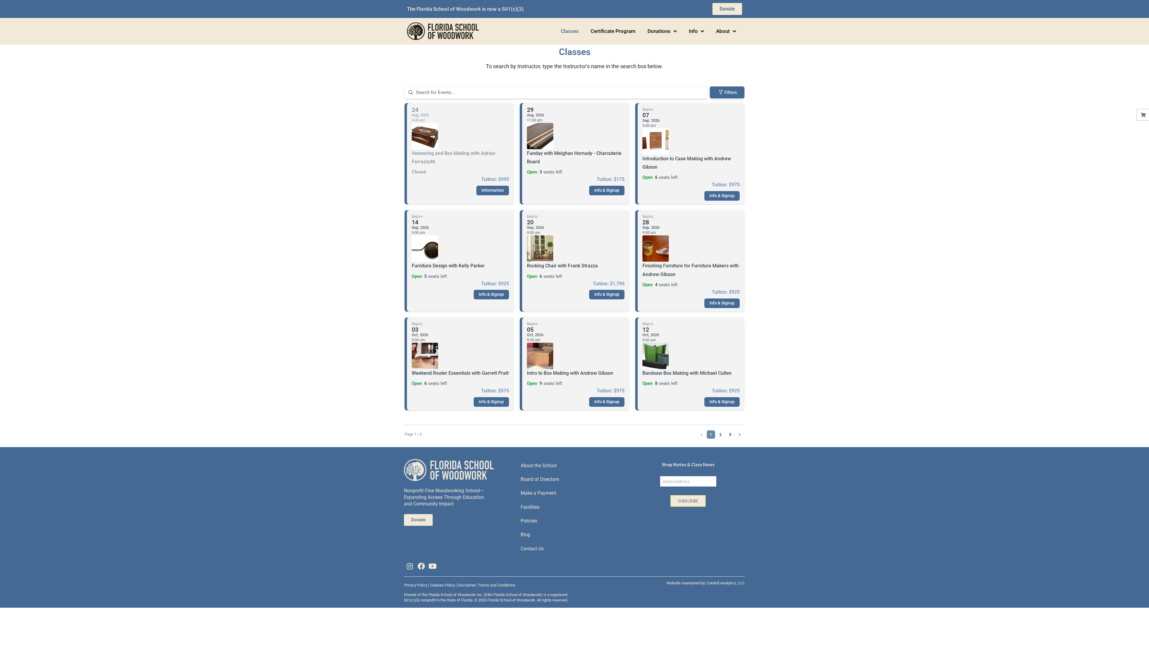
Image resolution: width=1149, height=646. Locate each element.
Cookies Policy (442, 585)
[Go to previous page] (701, 434)
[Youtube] (432, 566)
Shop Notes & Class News (688, 464)
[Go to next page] (739, 434)
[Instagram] (409, 566)
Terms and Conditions (496, 585)
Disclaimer (467, 585)
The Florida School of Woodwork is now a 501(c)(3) (465, 9)
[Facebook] (421, 566)
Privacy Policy (415, 585)
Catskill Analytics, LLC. (726, 583)
